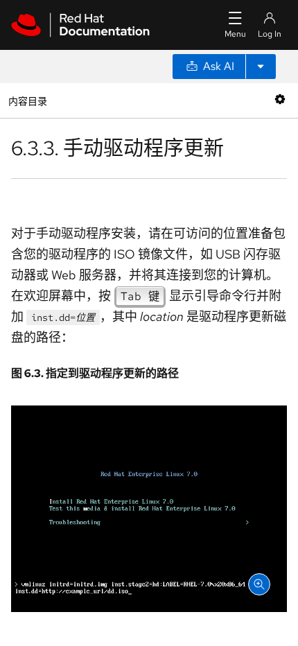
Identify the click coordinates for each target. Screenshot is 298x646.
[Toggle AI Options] (260, 66)
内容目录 (27, 100)
